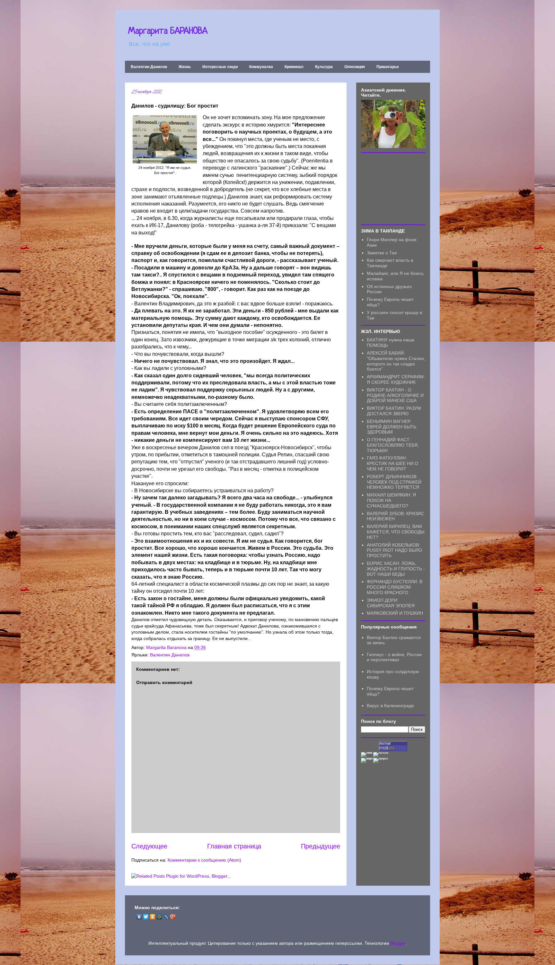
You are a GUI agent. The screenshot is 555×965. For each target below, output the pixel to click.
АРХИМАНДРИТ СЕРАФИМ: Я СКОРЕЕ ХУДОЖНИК (396, 379)
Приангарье (387, 67)
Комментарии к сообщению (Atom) (204, 860)
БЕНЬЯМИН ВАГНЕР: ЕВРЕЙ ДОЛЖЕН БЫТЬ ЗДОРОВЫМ (391, 427)
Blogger (398, 943)
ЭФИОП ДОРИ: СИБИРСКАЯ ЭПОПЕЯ (391, 603)
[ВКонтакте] (139, 917)
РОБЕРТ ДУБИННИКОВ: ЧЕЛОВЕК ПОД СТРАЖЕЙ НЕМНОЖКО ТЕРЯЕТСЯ (394, 482)
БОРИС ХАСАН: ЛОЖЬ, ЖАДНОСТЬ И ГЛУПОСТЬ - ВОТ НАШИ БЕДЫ (396, 569)
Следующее (149, 846)
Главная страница (234, 846)
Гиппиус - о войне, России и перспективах (394, 657)
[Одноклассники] (152, 917)
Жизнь (185, 67)
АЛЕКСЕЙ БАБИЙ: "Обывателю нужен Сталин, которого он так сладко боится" (396, 361)
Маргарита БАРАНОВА (167, 31)
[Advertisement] (393, 188)
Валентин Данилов (149, 67)
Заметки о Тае (382, 252)
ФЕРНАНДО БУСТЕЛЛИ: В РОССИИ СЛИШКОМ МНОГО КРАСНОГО (394, 587)
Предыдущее (320, 846)
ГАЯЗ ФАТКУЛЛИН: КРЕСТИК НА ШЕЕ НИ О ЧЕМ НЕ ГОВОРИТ (392, 463)
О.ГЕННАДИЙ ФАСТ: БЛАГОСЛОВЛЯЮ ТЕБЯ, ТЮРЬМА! (393, 445)
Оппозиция (354, 67)
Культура (324, 67)
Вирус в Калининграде (390, 705)
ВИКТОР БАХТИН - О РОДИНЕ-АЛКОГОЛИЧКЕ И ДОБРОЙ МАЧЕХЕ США (395, 395)
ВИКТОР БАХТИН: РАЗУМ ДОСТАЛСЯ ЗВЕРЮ (394, 411)
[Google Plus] (173, 917)
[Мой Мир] (159, 917)
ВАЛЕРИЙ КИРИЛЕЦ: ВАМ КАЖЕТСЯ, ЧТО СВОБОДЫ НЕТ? (395, 532)
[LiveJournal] (166, 917)
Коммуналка (261, 67)
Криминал (294, 67)
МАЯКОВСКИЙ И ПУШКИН (395, 613)
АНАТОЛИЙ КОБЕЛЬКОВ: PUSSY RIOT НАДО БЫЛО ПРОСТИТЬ (394, 550)
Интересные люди (220, 67)
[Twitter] (146, 917)
